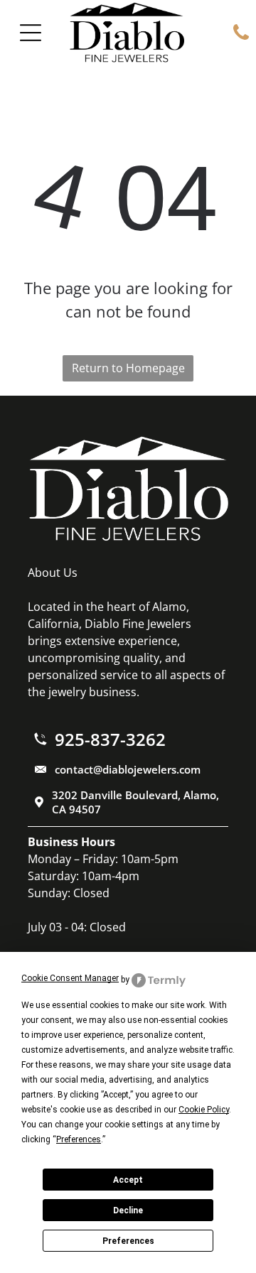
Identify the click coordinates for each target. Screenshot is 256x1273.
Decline (128, 1210)
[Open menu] (30, 32)
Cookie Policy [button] (203, 1110)
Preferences (128, 1241)
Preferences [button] (78, 1139)
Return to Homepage (128, 368)
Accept (128, 1180)
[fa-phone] (241, 38)
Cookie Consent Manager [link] (70, 978)
